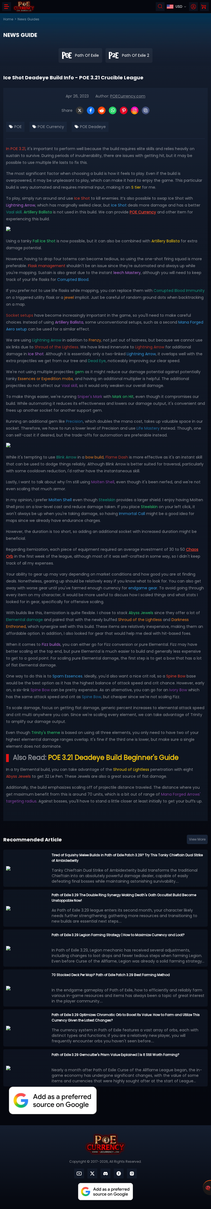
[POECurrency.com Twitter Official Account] (92, 1173)
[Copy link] (145, 110)
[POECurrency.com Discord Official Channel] (105, 1173)
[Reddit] (102, 110)
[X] (80, 110)
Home (8, 19)
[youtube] (79, 1173)
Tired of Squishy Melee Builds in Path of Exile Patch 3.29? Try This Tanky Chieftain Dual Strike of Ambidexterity (127, 858)
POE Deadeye (92, 126)
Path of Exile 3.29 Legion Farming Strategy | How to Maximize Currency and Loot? (118, 934)
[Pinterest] (123, 110)
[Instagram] (134, 110)
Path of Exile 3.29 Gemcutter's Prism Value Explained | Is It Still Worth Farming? (115, 1054)
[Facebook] (91, 110)
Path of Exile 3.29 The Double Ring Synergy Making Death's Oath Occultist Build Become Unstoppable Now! (124, 898)
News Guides (28, 19)
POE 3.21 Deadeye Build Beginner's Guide (113, 757)
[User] (193, 6)
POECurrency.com (127, 96)
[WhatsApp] (112, 110)
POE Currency (50, 126)
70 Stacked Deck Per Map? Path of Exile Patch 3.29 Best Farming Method (111, 974)
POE (17, 126)
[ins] (132, 1173)
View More (197, 839)
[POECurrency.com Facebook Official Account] (119, 1173)
